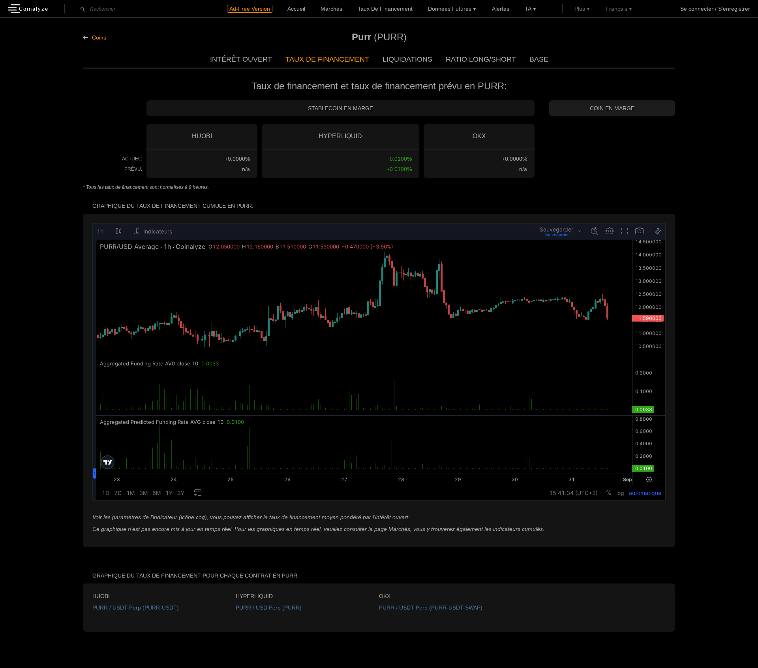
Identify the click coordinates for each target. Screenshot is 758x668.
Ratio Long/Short (481, 59)
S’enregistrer (734, 9)
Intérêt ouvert (241, 59)
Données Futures (449, 9)
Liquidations (407, 59)
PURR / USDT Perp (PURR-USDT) (135, 607)
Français (616, 9)
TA (528, 9)
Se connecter (696, 9)
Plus (579, 9)
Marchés (331, 9)
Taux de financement (385, 9)
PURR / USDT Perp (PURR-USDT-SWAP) (430, 607)
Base (538, 59)
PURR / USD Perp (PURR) (269, 607)
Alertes (500, 9)
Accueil (296, 9)
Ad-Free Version (249, 9)
